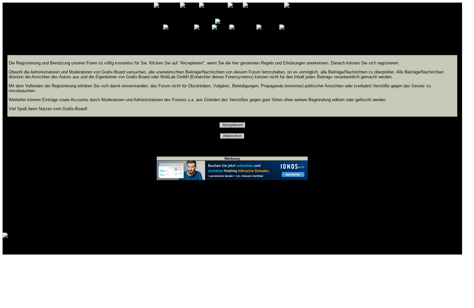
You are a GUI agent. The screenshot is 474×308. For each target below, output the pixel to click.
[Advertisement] (232, 206)
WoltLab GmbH (83, 251)
